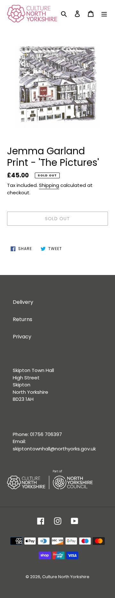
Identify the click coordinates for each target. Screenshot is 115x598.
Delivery (23, 302)
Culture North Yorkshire (65, 577)
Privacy (22, 336)
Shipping (49, 185)
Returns (22, 319)
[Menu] (104, 13)
